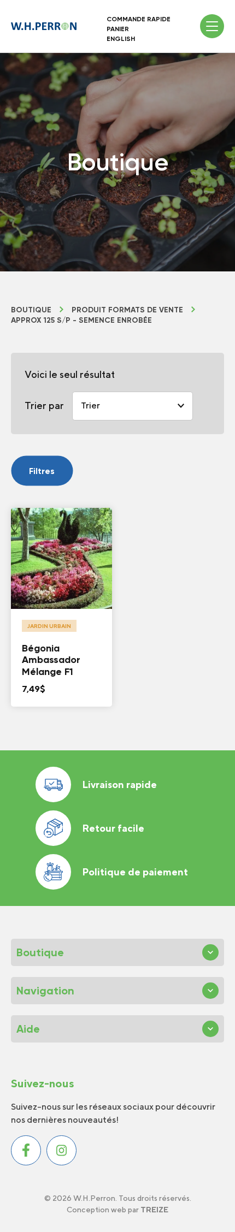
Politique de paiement (135, 872)
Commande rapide (139, 19)
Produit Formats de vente (127, 310)
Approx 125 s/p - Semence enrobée (81, 320)
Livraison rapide (119, 784)
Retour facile (113, 828)
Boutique (31, 310)
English (121, 39)
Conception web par (117, 1209)
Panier (118, 29)
